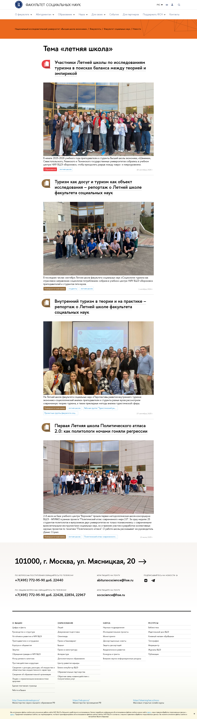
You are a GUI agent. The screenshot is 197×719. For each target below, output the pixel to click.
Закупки (15, 649)
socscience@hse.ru (111, 595)
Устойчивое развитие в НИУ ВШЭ (27, 636)
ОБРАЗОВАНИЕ (65, 623)
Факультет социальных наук (53, 5)
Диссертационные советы (114, 641)
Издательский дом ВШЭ (158, 632)
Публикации (153, 654)
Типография (153, 641)
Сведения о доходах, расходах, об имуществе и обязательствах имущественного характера (33, 668)
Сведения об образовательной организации (31, 674)
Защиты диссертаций (112, 645)
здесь (149, 712)
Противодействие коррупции (25, 663)
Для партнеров (131, 14)
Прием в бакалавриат (67, 641)
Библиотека (153, 627)
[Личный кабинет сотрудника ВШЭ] (172, 5)
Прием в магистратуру (67, 649)
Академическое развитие (114, 649)
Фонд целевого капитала (23, 658)
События (114, 14)
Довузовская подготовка (69, 632)
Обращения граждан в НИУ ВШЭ (26, 654)
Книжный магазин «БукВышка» (161, 636)
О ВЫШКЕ (17, 623)
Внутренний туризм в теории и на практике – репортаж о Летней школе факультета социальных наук (100, 306)
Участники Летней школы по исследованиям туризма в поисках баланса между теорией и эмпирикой (100, 67)
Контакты (174, 14)
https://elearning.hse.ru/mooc (146, 700)
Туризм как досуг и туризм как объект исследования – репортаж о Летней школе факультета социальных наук (98, 187)
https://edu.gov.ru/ (81, 700)
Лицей (60, 627)
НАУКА (106, 623)
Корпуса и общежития (22, 645)
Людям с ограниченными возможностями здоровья (30, 679)
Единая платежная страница (24, 685)
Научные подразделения (113, 627)
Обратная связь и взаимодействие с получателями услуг (73, 677)
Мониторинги (109, 636)
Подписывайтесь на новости (159, 575)
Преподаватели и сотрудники (25, 641)
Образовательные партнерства (71, 672)
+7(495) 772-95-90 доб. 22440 (39, 580)
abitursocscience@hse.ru (115, 580)
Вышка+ (61, 645)
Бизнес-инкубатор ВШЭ (68, 667)
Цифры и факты (19, 627)
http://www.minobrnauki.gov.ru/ (25, 700)
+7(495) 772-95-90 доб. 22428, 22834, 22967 (50, 595)
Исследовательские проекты (116, 632)
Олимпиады (63, 636)
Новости (137, 28)
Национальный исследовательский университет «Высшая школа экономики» (51, 28)
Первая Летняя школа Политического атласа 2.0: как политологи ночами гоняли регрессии (101, 428)
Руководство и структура (23, 632)
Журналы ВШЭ (154, 649)
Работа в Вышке (19, 690)
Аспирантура (63, 654)
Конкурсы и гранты (111, 654)
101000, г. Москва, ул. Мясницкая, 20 (75, 561)
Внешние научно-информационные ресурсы (122, 658)
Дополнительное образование (71, 658)
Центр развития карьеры (68, 663)
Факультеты (96, 28)
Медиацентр (153, 645)
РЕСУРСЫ (153, 623)
